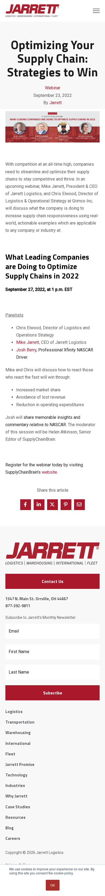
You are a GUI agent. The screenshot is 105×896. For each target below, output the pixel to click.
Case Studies (17, 807)
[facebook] (25, 504)
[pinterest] (66, 504)
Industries (15, 785)
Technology (16, 775)
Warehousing (18, 732)
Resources (15, 817)
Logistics (14, 711)
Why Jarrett (16, 796)
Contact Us (52, 581)
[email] (79, 504)
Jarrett (55, 102)
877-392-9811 (17, 606)
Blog (9, 828)
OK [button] (52, 885)
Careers (12, 838)
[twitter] (52, 504)
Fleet (10, 754)
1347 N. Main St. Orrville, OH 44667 (36, 599)
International (17, 743)
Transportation (19, 722)
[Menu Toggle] (96, 11)
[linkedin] (39, 504)
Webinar (52, 87)
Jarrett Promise (19, 764)
